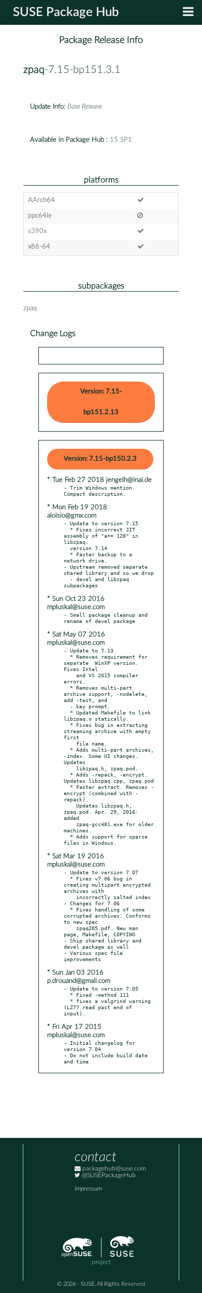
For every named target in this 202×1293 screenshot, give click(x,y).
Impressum (88, 1189)
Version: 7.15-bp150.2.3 (100, 458)
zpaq (34, 70)
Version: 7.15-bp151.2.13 (101, 402)
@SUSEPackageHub (108, 1175)
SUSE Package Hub (66, 12)
